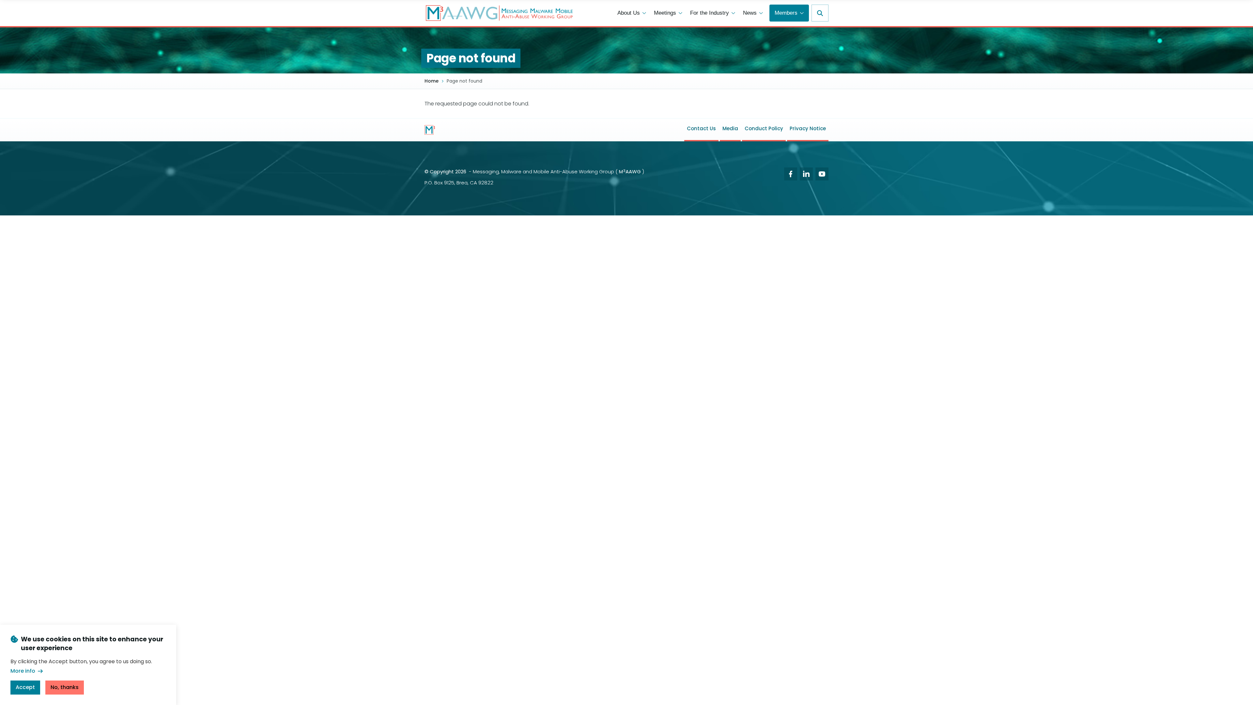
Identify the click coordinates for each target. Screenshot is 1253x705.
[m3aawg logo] (430, 130)
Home (432, 81)
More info (22, 671)
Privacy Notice (808, 128)
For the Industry (709, 13)
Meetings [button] (665, 13)
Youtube (821, 173)
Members (786, 13)
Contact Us (701, 128)
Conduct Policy (764, 128)
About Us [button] (628, 13)
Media (730, 128)
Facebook (790, 173)
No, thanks (65, 687)
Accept (25, 687)
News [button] (750, 13)
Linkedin (806, 173)
